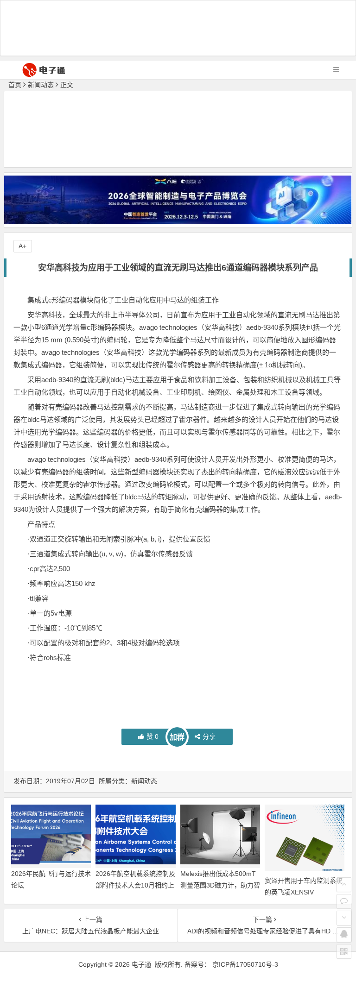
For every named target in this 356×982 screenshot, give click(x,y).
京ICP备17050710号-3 (245, 964)
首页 (14, 84)
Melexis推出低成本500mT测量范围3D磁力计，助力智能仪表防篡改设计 (220, 885)
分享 (209, 736)
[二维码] (344, 951)
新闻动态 (41, 84)
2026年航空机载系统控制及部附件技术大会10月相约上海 (135, 885)
